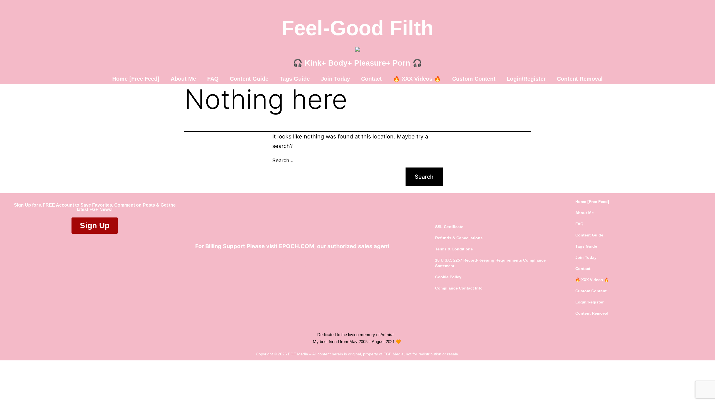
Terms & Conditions (454, 249)
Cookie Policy (448, 277)
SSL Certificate (449, 226)
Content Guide (249, 79)
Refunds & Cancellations (459, 238)
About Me (183, 79)
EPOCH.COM (296, 246)
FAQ (213, 79)
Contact (371, 79)
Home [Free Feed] (135, 79)
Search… (283, 160)
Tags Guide (295, 79)
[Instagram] (316, 265)
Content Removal (580, 79)
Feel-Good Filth (357, 28)
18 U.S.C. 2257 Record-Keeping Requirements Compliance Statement (490, 263)
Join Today (335, 79)
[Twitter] (293, 265)
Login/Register (526, 79)
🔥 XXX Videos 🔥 (417, 79)
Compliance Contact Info (459, 288)
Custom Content (473, 79)
